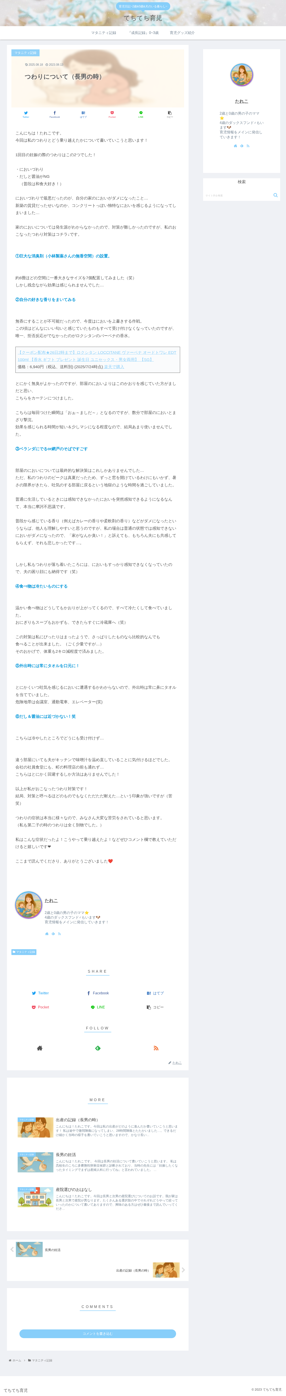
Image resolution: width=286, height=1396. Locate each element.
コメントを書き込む (98, 1333)
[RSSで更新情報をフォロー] (59, 933)
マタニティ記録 (25, 951)
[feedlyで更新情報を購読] (53, 933)
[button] (276, 195)
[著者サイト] (47, 933)
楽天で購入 (113, 367)
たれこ (51, 900)
